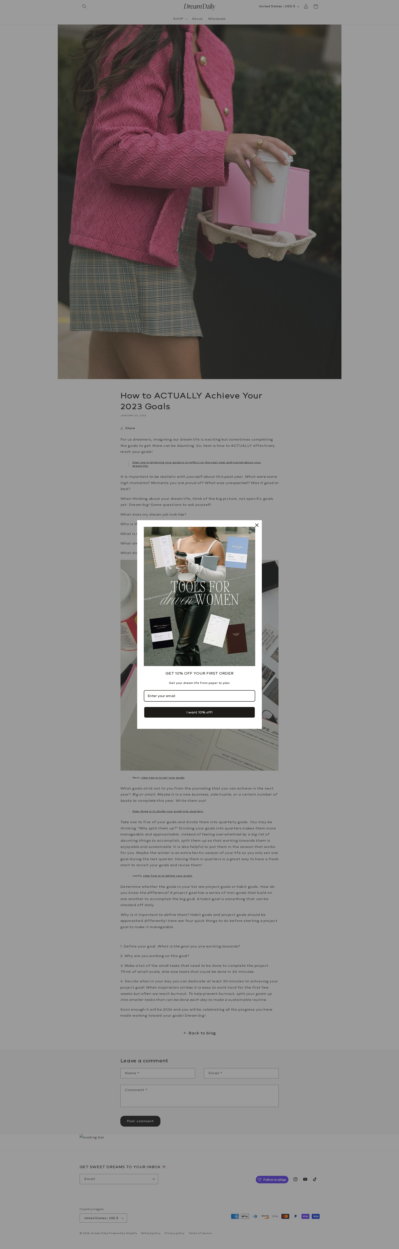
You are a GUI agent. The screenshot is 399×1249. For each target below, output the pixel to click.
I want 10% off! (199, 712)
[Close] (257, 525)
